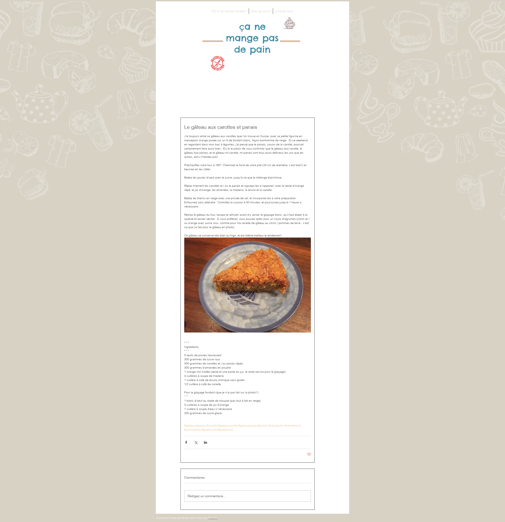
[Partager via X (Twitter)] (196, 442)
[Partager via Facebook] (186, 442)
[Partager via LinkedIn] (205, 442)
